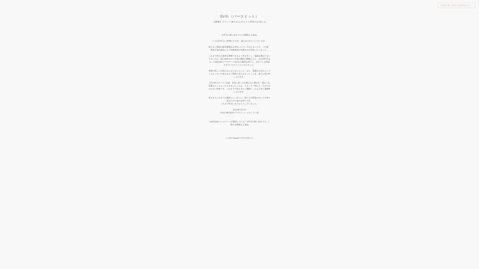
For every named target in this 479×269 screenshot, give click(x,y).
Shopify (236, 138)
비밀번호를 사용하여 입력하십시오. (456, 5)
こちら (254, 35)
